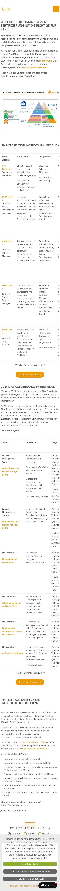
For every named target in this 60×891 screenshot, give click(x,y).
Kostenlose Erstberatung (29, 374)
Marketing (47, 833)
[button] (47, 885)
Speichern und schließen (30, 879)
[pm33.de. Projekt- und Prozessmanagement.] (30, 6)
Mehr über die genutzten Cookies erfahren (30, 886)
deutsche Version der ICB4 (32, 742)
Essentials (16, 833)
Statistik (31, 833)
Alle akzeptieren (30, 864)
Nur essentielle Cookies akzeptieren (30, 871)
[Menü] (56, 9)
